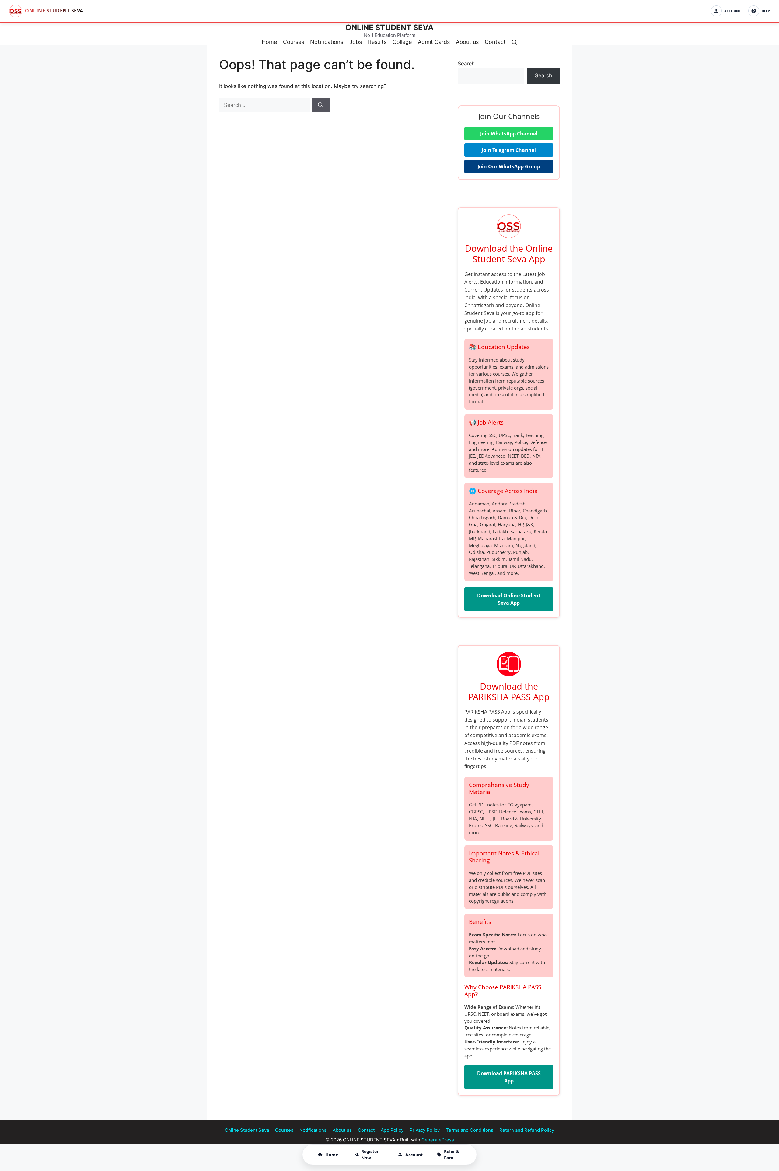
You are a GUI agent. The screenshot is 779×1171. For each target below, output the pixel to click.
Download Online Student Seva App (508, 599)
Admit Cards (434, 42)
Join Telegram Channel (509, 150)
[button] (514, 42)
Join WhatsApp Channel (508, 133)
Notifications (326, 42)
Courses (293, 42)
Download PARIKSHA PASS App (509, 1077)
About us (467, 42)
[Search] (321, 105)
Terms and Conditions (469, 1130)
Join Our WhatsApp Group (508, 166)
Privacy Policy (425, 1130)
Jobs (355, 42)
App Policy (392, 1130)
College (402, 42)
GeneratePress (437, 1140)
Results (377, 42)
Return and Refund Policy (526, 1130)
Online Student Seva (247, 1130)
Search (466, 64)
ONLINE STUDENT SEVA (389, 27)
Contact (495, 42)
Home (269, 42)
